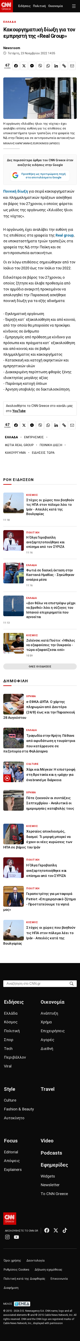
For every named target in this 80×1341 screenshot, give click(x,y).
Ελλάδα (10, 1013)
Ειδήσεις (24, 6)
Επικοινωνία (59, 1279)
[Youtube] (16, 1236)
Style (9, 1089)
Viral (7, 1066)
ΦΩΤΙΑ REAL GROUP (19, 445)
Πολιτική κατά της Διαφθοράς (24, 1279)
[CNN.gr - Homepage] (6, 6)
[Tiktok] (64, 1230)
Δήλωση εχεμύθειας (48, 1269)
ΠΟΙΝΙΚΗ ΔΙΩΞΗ (51, 445)
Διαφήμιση (11, 1288)
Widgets (48, 1176)
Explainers (13, 1169)
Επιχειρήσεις (53, 1030)
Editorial (11, 1152)
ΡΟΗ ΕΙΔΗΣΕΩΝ (18, 480)
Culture (10, 1100)
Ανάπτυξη (49, 1013)
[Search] (71, 983)
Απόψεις (12, 1160)
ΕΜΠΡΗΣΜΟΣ (34, 437)
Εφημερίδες (54, 1165)
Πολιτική (39, 6)
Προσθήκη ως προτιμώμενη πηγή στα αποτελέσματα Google (43, 175)
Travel (48, 1089)
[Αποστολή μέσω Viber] (40, 66)
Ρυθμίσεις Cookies (16, 1269)
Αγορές (47, 1039)
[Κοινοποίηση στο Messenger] (32, 66)
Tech (8, 1048)
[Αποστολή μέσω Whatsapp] (48, 66)
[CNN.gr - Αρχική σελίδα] (9, 1218)
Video (47, 1141)
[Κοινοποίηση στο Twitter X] (24, 66)
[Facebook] (46, 1230)
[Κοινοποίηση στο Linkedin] (56, 66)
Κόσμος (11, 1022)
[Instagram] (7, 1236)
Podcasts (51, 1153)
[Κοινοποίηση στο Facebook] (16, 66)
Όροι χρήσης (12, 1260)
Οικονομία (55, 6)
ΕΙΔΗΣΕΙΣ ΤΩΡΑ (43, 453)
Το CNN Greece (54, 1193)
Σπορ (8, 1039)
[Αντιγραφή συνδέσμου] (64, 66)
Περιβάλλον (15, 1057)
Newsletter (50, 1184)
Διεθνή (47, 1048)
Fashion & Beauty (19, 1109)
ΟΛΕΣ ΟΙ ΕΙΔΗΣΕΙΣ (40, 666)
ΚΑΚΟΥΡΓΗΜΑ (15, 453)
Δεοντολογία (35, 1260)
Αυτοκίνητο (14, 1118)
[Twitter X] (55, 1230)
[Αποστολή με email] (72, 66)
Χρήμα (46, 1022)
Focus (11, 1141)
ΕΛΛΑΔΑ (9, 21)
